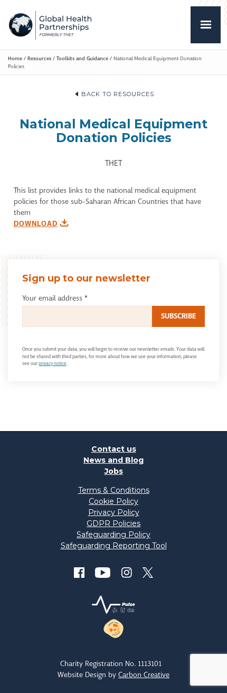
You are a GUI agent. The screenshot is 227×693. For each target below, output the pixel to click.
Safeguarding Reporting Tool (114, 545)
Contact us (113, 449)
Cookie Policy (113, 501)
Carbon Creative (143, 674)
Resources (39, 58)
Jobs (114, 471)
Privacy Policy (113, 512)
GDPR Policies (113, 523)
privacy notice (53, 363)
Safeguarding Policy (113, 534)
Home (15, 58)
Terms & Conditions (113, 490)
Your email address (55, 298)
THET (49, 24)
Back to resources (117, 94)
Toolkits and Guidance (82, 58)
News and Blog (113, 460)
